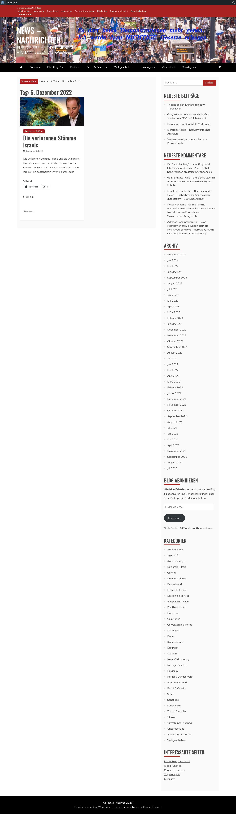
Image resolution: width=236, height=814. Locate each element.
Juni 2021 (172, 433)
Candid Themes (152, 807)
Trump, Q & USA (176, 711)
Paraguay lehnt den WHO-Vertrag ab (188, 124)
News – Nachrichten (39, 35)
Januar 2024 (174, 271)
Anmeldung (66, 11)
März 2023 (173, 312)
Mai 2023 (173, 300)
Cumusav (169, 778)
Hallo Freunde (23, 11)
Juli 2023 (172, 289)
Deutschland (174, 584)
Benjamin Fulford (34, 131)
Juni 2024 (172, 260)
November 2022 (176, 335)
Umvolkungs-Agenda (179, 722)
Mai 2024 (173, 266)
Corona (34, 67)
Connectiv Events (174, 770)
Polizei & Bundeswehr (179, 676)
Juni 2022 (172, 364)
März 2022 (173, 381)
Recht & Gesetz (96, 67)
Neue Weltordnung (178, 659)
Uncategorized (175, 728)
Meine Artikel (25, 14)
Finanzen (172, 613)
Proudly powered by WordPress (93, 807)
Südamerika (174, 705)
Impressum (38, 11)
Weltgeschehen (123, 67)
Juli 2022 (172, 358)
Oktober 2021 (175, 410)
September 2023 (177, 277)
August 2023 (175, 283)
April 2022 (173, 375)
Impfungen (173, 630)
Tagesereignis (172, 774)
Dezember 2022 (176, 329)
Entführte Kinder (176, 590)
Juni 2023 (172, 294)
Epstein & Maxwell (178, 595)
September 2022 (177, 346)
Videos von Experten (179, 734)
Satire (170, 694)
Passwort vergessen (84, 11)
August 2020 (175, 462)
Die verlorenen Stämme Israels (49, 141)
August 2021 (175, 422)
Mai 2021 (173, 439)
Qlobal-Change (172, 765)
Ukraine (171, 717)
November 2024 (176, 254)
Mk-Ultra (172, 653)
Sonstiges (188, 67)
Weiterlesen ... (28, 211)
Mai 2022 (173, 370)
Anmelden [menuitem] (12, 2)
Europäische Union (178, 601)
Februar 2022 (175, 387)
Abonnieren (174, 518)
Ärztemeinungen (176, 561)
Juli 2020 (172, 468)
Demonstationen (177, 578)
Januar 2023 (174, 323)
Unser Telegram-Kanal (177, 761)
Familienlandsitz (176, 607)
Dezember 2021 (176, 398)
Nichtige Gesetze (177, 665)
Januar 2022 (174, 393)
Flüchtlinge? (54, 67)
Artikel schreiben (138, 11)
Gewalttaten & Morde (179, 624)
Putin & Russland (177, 682)
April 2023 (173, 306)
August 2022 (175, 352)
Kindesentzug (175, 642)
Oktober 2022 (175, 341)
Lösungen (147, 67)
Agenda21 (173, 555)
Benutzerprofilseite (119, 11)
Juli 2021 (172, 427)
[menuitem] (3, 2)
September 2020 (177, 456)
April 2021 (173, 445)
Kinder (73, 67)
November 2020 (176, 451)
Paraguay (172, 670)
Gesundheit (168, 67)
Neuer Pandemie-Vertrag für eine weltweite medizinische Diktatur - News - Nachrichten (191, 208)
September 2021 (177, 416)
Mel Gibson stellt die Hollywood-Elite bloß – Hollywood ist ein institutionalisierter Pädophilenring (190, 229)
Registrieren (52, 11)
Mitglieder (102, 11)
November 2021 (176, 404)
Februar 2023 (175, 318)
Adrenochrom (175, 549)
